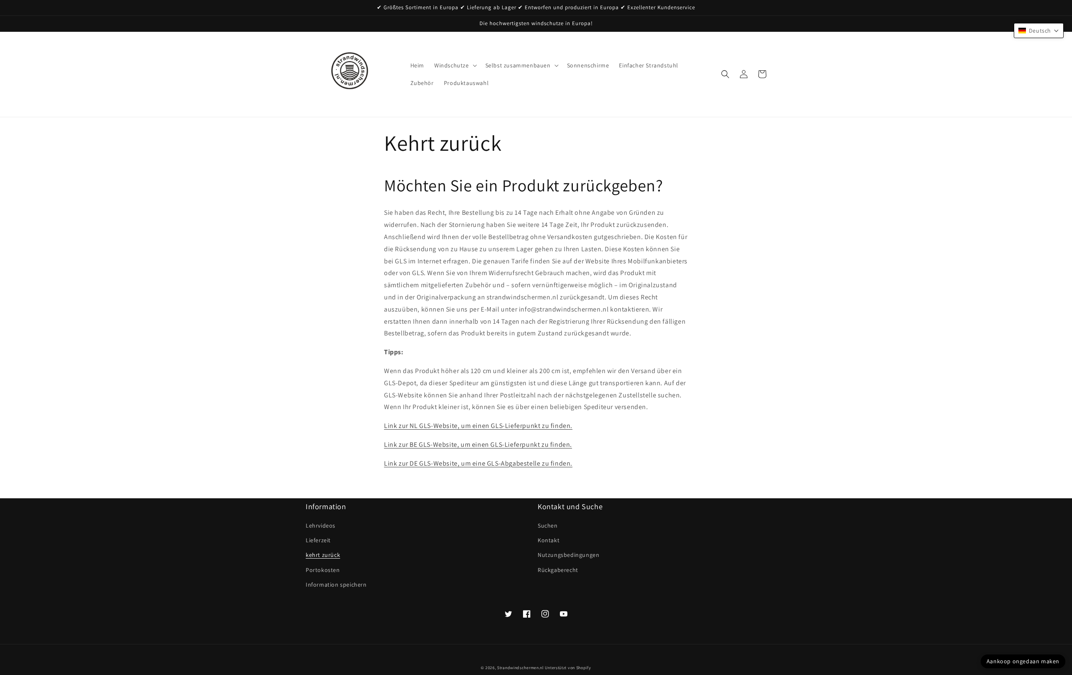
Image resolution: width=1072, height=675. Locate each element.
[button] (454, 65)
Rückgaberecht (558, 570)
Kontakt (548, 540)
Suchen (548, 525)
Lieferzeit (318, 540)
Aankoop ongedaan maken (1023, 661)
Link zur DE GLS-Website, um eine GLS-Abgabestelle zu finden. (478, 463)
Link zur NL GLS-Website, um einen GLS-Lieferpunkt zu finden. (478, 425)
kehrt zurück (323, 555)
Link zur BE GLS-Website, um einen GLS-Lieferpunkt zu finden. (478, 444)
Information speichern (336, 584)
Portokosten (323, 570)
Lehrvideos (320, 525)
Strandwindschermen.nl (520, 667)
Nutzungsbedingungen (568, 555)
